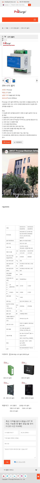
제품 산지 (5, 92)
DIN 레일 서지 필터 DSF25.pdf (19, 354)
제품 (7, 28)
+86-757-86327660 (24, 2)
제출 (7, 462)
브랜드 (4, 90)
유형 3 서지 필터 (15, 408)
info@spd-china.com (10, 2)
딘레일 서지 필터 (24, 405)
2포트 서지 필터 (26, 408)
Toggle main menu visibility (34, 19)
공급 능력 (5, 98)
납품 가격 (5, 95)
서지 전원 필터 (14, 28)
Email (6, 142)
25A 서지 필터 (14, 411)
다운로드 (18, 142)
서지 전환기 (13, 405)
